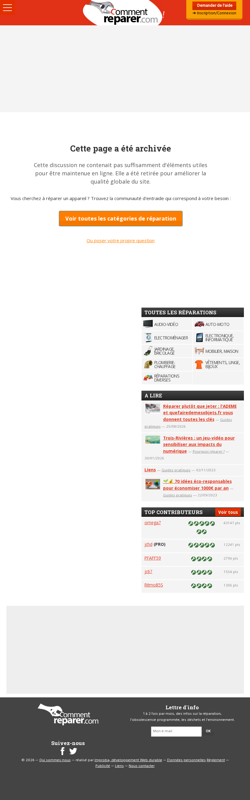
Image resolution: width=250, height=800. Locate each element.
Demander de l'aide (214, 5)
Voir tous (228, 512)
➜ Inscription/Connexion (214, 13)
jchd (148, 544)
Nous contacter (142, 766)
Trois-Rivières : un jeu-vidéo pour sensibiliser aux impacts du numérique (199, 444)
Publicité (102, 766)
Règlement (216, 760)
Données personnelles (186, 760)
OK (208, 731)
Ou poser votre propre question (121, 240)
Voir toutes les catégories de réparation (120, 218)
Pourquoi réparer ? (209, 451)
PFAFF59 (153, 558)
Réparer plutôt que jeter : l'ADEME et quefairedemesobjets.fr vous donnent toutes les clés (200, 412)
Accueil (125, 12)
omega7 (153, 522)
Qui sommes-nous (55, 760)
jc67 (148, 571)
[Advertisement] (125, 68)
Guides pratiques (176, 470)
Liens (150, 470)
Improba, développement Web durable (128, 760)
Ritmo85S (154, 585)
